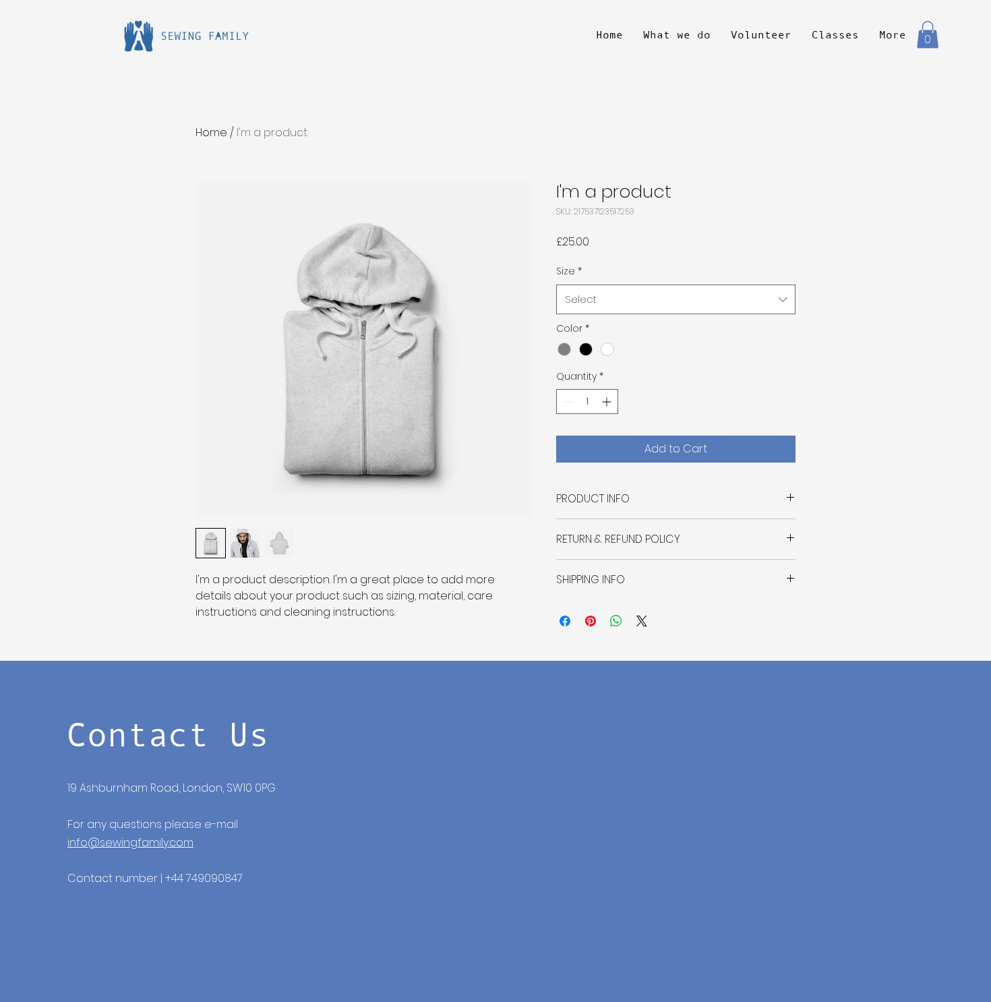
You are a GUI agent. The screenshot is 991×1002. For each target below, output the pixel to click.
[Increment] (607, 401)
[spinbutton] (587, 401)
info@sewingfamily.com (130, 842)
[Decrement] (566, 401)
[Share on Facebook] (565, 621)
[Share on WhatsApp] (616, 621)
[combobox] (675, 299)
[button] (927, 35)
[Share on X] (642, 621)
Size (569, 271)
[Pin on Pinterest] (590, 621)
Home (211, 132)
